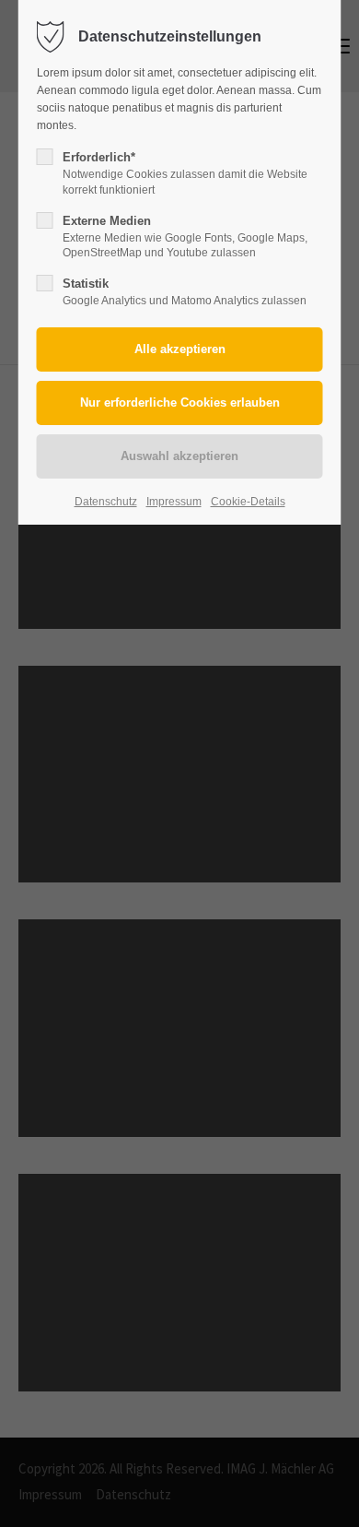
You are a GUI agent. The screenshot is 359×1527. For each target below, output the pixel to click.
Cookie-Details (248, 501)
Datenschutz (106, 501)
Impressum (174, 501)
